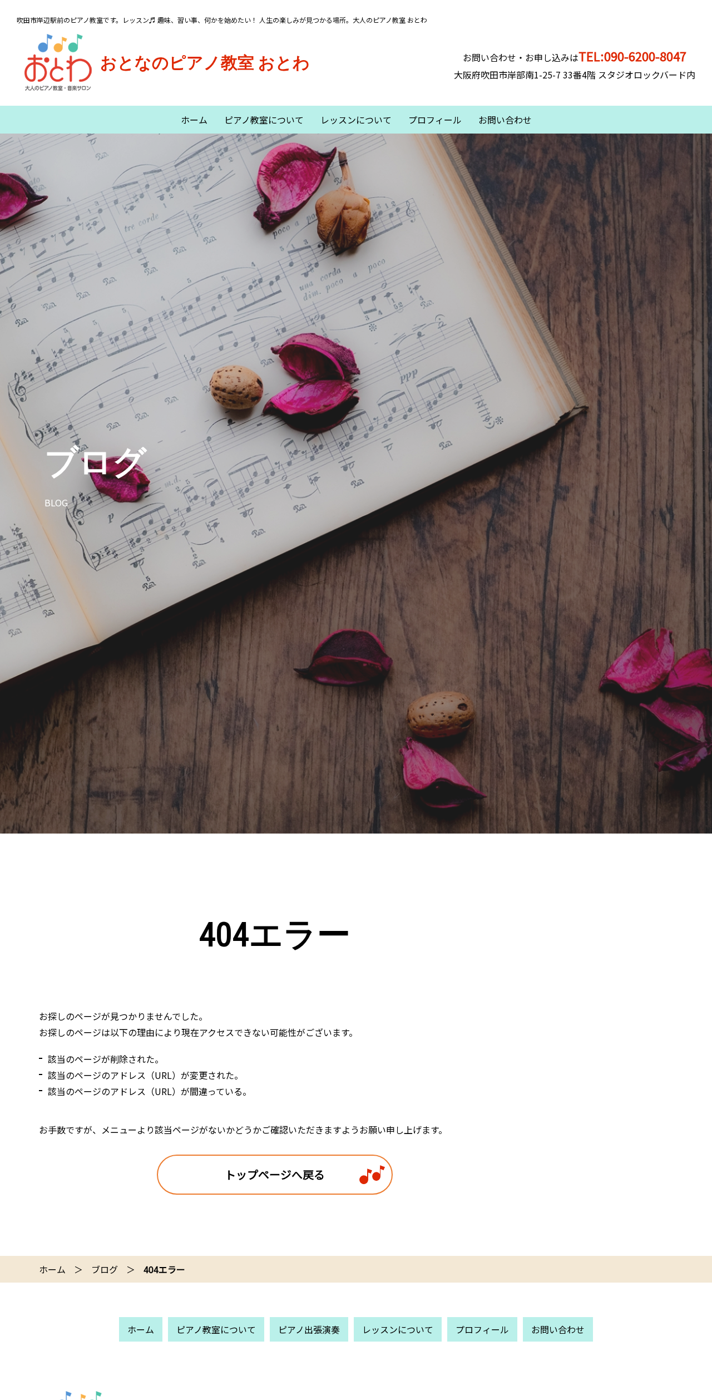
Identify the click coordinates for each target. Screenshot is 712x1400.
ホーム (194, 119)
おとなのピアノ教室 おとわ (205, 62)
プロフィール (435, 119)
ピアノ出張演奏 (309, 1329)
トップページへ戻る (275, 1174)
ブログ (104, 1269)
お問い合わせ (505, 119)
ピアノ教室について (264, 119)
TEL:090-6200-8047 (632, 56)
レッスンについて (356, 119)
